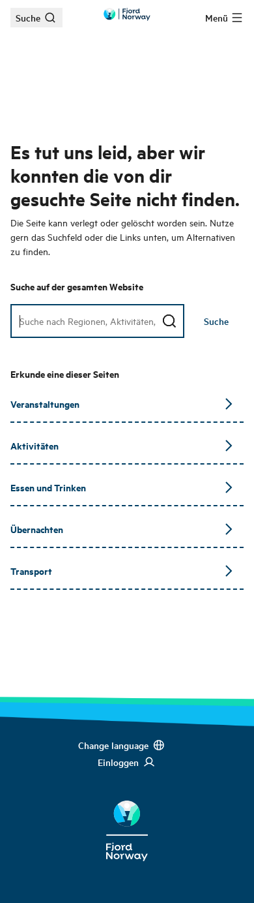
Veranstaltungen (44, 403)
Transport (31, 570)
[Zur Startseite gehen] (127, 14)
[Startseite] (127, 821)
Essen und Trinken (48, 487)
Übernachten (36, 529)
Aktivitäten (34, 445)
